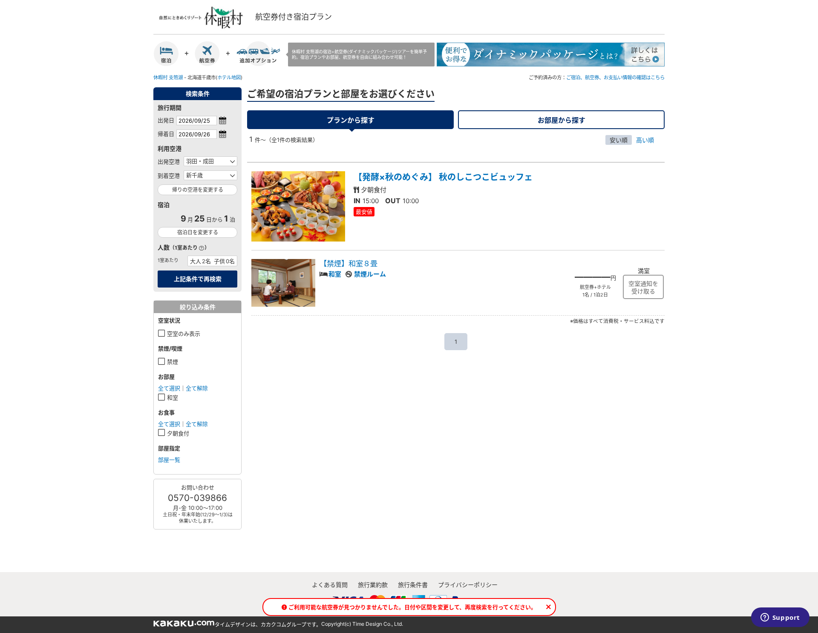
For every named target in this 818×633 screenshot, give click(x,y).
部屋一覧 (169, 459)
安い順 (619, 140)
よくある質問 (330, 584)
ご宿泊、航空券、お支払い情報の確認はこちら (615, 78)
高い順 (645, 140)
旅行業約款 (373, 584)
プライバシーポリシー (468, 584)
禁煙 (172, 361)
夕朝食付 (178, 433)
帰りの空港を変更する (197, 190)
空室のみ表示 (183, 333)
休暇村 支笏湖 (168, 78)
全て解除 (197, 388)
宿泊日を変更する (197, 232)
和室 (172, 397)
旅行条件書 (413, 584)
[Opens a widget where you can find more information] (780, 618)
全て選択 (169, 388)
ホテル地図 (229, 78)
